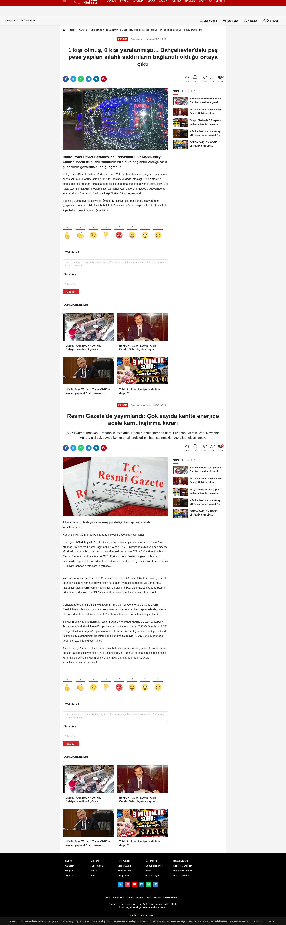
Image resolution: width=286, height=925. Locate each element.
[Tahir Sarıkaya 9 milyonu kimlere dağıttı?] (142, 370)
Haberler (72, 30)
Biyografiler (124, 875)
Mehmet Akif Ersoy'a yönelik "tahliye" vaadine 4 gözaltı (83, 347)
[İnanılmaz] (145, 230)
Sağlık (93, 870)
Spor (92, 875)
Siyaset (69, 875)
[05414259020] (148, 884)
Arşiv (148, 870)
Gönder (71, 291)
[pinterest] (104, 79)
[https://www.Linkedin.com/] (141, 884)
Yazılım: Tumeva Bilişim (142, 915)
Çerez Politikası (153, 897)
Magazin (69, 870)
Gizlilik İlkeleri (170, 897)
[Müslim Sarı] (88, 370)
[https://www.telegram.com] (155, 884)
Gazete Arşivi (152, 875)
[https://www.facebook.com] (134, 884)
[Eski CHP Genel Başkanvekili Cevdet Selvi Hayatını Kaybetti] (142, 327)
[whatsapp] (81, 79)
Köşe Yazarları (125, 870)
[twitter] (73, 79)
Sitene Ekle (118, 897)
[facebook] (66, 79)
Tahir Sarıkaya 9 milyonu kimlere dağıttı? (139, 391)
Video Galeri (210, 20)
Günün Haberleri (154, 866)
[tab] (72, 252)
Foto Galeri (232, 20)
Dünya (68, 861)
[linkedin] (96, 79)
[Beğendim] (67, 230)
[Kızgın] (119, 230)
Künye (129, 897)
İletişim (139, 897)
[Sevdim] (93, 230)
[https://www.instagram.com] (127, 884)
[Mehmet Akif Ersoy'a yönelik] (88, 327)
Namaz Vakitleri (181, 875)
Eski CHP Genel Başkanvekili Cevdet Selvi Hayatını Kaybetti (138, 347)
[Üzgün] (158, 230)
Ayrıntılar (259, 921)
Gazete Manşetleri (182, 866)
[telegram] (89, 79)
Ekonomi (94, 861)
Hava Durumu (180, 861)
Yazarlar (252, 20)
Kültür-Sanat (96, 866)
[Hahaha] (132, 230)
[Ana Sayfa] (64, 30)
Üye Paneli (272, 20)
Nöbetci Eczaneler (182, 870)
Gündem (83, 30)
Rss (108, 897)
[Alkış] (80, 230)
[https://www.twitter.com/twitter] (120, 884)
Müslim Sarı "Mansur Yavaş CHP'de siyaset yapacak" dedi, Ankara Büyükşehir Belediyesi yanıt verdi (87, 391)
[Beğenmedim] (106, 230)
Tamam (270, 921)
